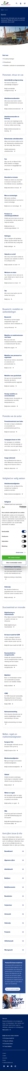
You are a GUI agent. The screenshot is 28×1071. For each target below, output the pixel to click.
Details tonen (19, 552)
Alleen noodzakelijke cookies (14, 562)
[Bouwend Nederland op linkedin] (4, 1066)
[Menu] (25, 3)
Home (2, 10)
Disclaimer (4, 1058)
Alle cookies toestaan (14, 557)
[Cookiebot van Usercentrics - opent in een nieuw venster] (19, 507)
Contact (4, 1053)
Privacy (4, 1060)
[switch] (24, 536)
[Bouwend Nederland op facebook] (11, 1066)
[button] (25, 3)
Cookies (4, 1055)
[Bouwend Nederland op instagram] (15, 1066)
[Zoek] (17, 3)
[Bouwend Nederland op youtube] (7, 1066)
